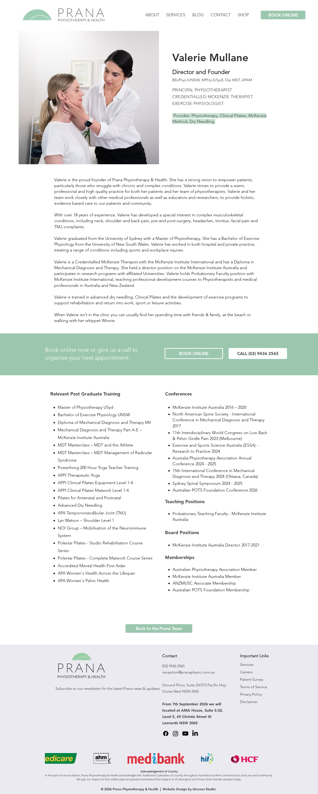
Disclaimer (248, 702)
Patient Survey (251, 679)
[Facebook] (165, 733)
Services (247, 664)
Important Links (254, 655)
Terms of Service (253, 687)
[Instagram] (175, 733)
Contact (169, 655)
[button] (243, 15)
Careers (246, 672)
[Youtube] (185, 733)
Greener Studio (204, 789)
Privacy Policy (251, 694)
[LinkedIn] (195, 733)
